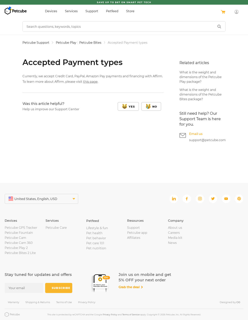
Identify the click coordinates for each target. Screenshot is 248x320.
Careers (174, 233)
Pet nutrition (96, 248)
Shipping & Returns (37, 302)
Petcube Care (56, 228)
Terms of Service (131, 314)
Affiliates (133, 238)
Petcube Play (66, 42)
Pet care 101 (95, 243)
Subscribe (61, 288)
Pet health (94, 233)
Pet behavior (96, 238)
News (172, 243)
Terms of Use (64, 302)
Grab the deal (130, 287)
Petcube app (137, 233)
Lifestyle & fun (97, 228)
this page (90, 81)
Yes (132, 106)
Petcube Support (35, 42)
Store (130, 11)
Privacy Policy (86, 302)
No (154, 106)
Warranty (13, 302)
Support (91, 11)
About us (175, 228)
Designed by (230, 302)
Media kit (175, 238)
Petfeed (112, 11)
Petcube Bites (90, 42)
